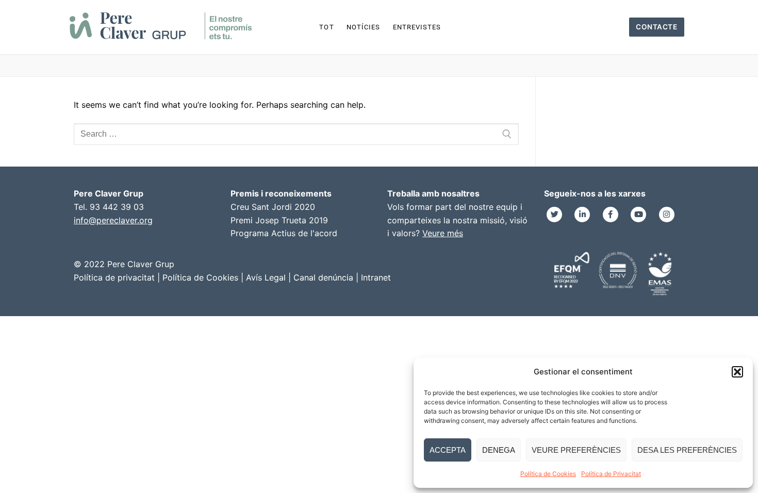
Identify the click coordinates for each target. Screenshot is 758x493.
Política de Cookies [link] (200, 277)
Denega (498, 450)
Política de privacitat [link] (114, 277)
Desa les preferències (687, 450)
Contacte (656, 27)
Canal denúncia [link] (323, 277)
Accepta (448, 450)
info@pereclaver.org (113, 220)
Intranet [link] (376, 277)
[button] (737, 372)
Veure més (442, 233)
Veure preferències (576, 450)
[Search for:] (296, 134)
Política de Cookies (548, 474)
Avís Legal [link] (266, 277)
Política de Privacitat (611, 474)
